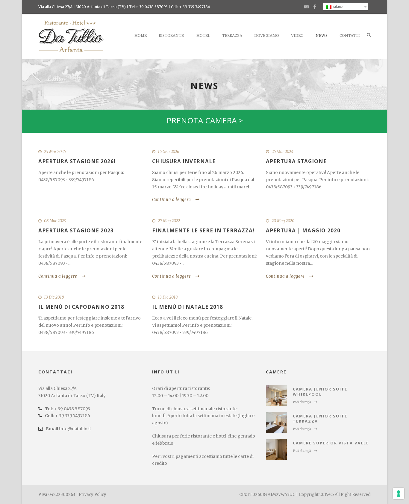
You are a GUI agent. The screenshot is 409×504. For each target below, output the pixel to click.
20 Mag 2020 (283, 220)
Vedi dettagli (302, 402)
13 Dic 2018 (54, 297)
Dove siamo (266, 35)
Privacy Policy (92, 494)
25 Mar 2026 (55, 151)
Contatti (350, 35)
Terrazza (232, 35)
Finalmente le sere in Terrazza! (203, 230)
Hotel (203, 35)
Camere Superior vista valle (331, 443)
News (322, 35)
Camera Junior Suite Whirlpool (320, 391)
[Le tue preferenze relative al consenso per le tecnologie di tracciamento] (398, 493)
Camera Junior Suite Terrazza (320, 418)
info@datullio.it (75, 429)
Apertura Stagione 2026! (77, 161)
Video (297, 35)
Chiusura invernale (184, 161)
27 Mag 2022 (169, 220)
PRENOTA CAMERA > (204, 120)
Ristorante (171, 35)
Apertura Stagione (296, 161)
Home (140, 35)
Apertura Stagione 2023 (76, 230)
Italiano (337, 6)
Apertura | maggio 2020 (303, 230)
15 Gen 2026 (168, 151)
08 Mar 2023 (55, 220)
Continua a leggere (171, 199)
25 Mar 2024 (282, 151)
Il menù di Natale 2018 (187, 306)
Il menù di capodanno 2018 (81, 306)
